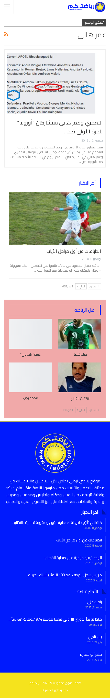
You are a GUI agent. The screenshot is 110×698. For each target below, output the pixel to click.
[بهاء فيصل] (79, 334)
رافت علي (94, 602)
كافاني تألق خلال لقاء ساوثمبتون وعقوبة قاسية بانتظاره (57, 522)
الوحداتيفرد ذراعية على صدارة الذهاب (73, 557)
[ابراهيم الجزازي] (79, 377)
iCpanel (47, 690)
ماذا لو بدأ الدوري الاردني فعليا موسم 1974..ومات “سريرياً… (55, 619)
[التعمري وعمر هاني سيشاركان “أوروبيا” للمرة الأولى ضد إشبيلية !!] (55, 83)
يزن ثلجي (95, 636)
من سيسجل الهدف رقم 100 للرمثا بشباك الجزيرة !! (64, 575)
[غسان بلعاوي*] (30, 334)
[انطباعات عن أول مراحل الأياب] (55, 218)
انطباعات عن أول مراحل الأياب (74, 251)
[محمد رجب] (30, 377)
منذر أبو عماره (91, 654)
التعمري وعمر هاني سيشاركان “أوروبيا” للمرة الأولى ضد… (60, 127)
